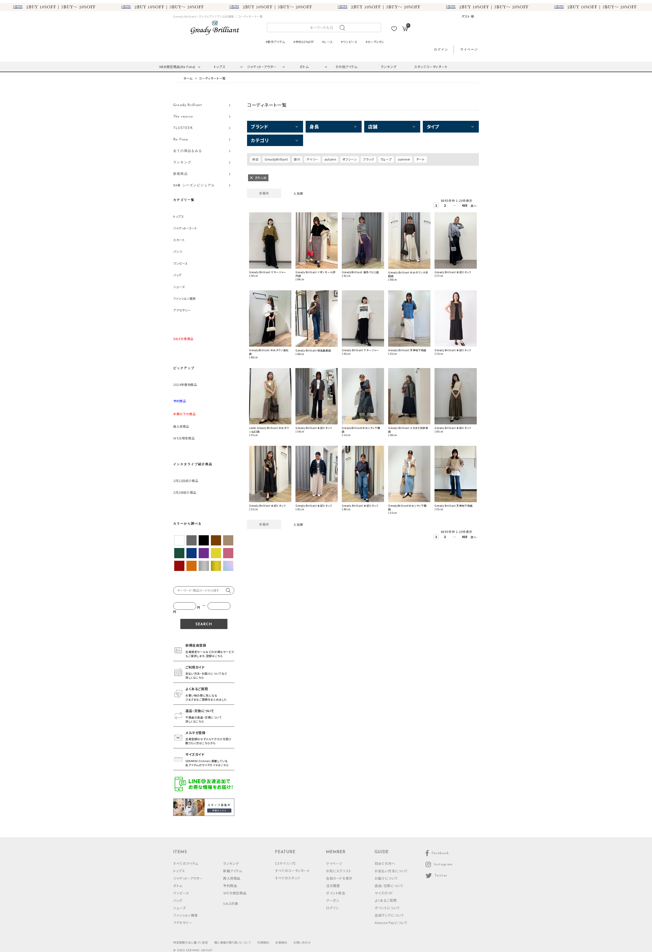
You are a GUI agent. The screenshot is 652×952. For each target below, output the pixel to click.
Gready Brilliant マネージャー (267, 272)
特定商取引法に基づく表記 (190, 942)
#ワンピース (349, 42)
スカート (179, 240)
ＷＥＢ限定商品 (184, 438)
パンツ (177, 251)
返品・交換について (389, 885)
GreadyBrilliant (276, 159)
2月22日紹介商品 (185, 480)
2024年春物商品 (185, 384)
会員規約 (281, 942)
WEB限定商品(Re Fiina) (177, 66)
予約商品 (230, 885)
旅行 (297, 159)
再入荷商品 (181, 426)
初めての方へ (385, 863)
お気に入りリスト (338, 870)
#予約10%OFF (303, 42)
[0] (405, 30)
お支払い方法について (391, 870)
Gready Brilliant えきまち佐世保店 (408, 429)
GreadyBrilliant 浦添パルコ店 (360, 272)
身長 (314, 126)
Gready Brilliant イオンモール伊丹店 (315, 274)
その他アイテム (346, 66)
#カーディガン (375, 42)
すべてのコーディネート (292, 870)
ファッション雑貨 (184, 298)
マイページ (469, 49)
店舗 (372, 126)
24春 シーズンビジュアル (194, 185)
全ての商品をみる (187, 151)
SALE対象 (230, 903)
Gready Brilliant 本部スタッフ (452, 272)
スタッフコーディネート (431, 66)
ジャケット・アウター (262, 66)
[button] (472, 206)
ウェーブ (386, 159)
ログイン (441, 49)
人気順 (298, 193)
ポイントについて (387, 907)
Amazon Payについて (391, 922)
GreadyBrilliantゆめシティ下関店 (361, 429)
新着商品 (180, 174)
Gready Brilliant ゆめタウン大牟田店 (408, 274)
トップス (219, 66)
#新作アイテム (275, 42)
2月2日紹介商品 (184, 492)
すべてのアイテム (185, 863)
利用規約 (263, 942)
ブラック (368, 159)
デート (420, 159)
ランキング (389, 66)
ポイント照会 (335, 893)
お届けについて (386, 878)
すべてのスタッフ (287, 878)
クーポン (332, 900)
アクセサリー (182, 310)
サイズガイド (384, 893)
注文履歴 (333, 885)
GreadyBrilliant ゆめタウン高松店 (269, 352)
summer (404, 159)
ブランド (259, 126)
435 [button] (464, 205)
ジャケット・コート (185, 228)
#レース (327, 42)
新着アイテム (232, 870)
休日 (255, 159)
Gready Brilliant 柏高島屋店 (313, 350)
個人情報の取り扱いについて (232, 942)
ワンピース (180, 263)
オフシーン (349, 159)
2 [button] (445, 205)
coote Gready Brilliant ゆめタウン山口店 (269, 429)
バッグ (177, 275)
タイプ (433, 126)
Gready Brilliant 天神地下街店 (407, 350)
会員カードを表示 (339, 878)
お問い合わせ (302, 942)
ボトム (304, 66)
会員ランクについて (389, 915)
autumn (330, 159)
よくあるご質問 (386, 900)
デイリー (312, 159)
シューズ (179, 286)
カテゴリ (259, 140)
